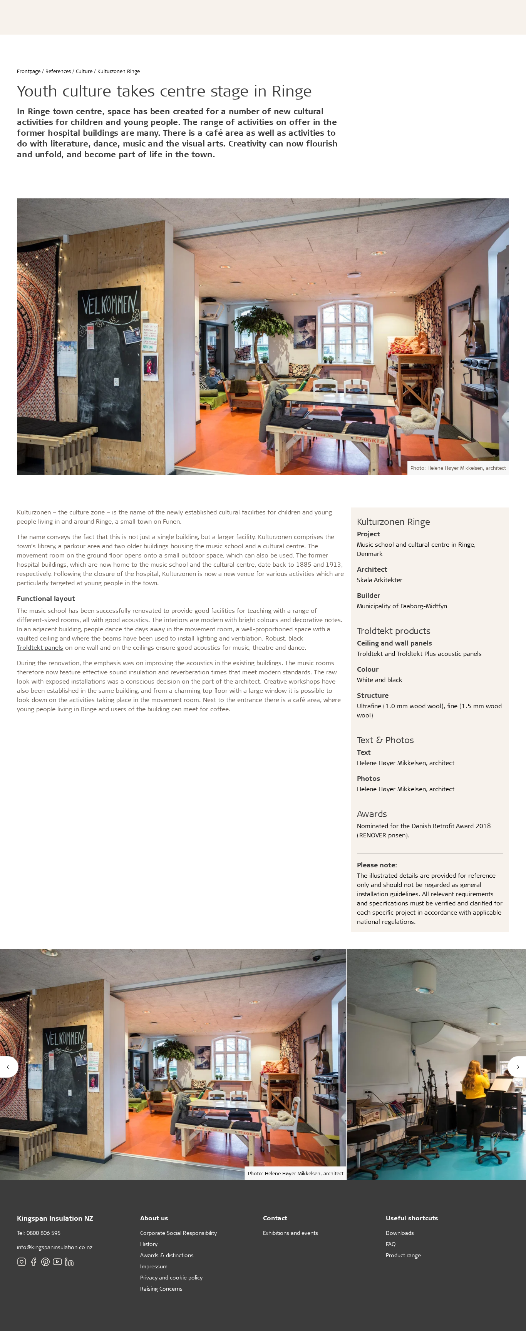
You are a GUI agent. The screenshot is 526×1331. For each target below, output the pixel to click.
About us (154, 1218)
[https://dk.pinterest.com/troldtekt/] (45, 1261)
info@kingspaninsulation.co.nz (54, 1247)
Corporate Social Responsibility (178, 1232)
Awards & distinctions (167, 1255)
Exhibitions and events (290, 1232)
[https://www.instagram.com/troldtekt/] (21, 1261)
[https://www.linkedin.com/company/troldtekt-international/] (69, 1261)
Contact (275, 1218)
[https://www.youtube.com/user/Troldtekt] (57, 1261)
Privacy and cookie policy (171, 1277)
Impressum (154, 1266)
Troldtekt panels (40, 647)
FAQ (390, 1244)
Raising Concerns (161, 1288)
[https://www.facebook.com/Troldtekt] (33, 1261)
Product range (403, 1255)
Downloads (400, 1232)
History (148, 1244)
